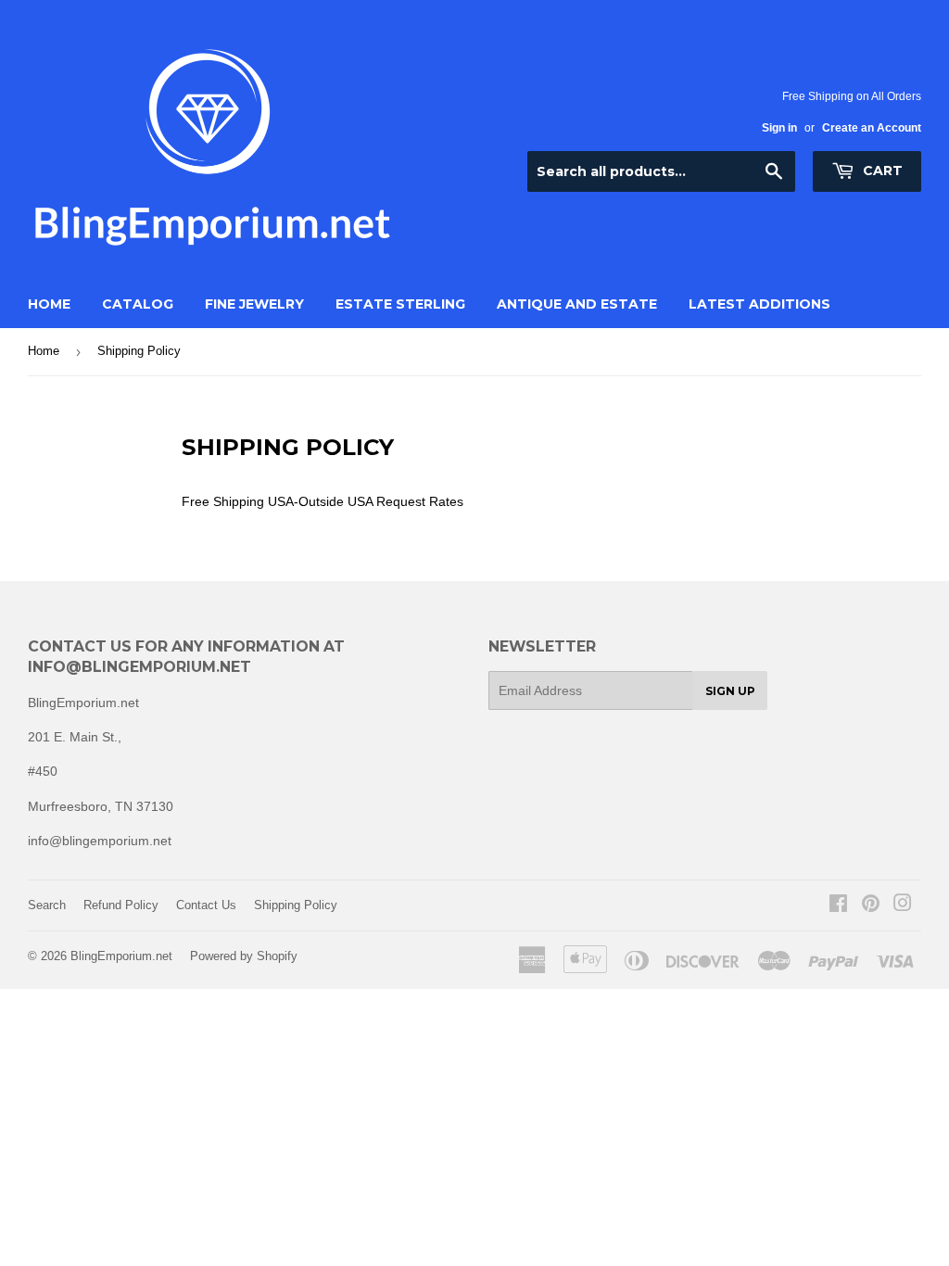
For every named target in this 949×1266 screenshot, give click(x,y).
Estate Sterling (400, 304)
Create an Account (871, 127)
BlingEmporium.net (121, 956)
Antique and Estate (577, 304)
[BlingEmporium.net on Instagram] (902, 905)
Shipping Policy (295, 905)
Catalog (137, 304)
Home (49, 304)
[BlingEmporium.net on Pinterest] (870, 905)
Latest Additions (759, 304)
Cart (881, 170)
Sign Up (730, 691)
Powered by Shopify (243, 956)
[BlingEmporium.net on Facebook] (838, 905)
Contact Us (206, 905)
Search (47, 905)
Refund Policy (120, 905)
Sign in (779, 127)
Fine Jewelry (254, 304)
